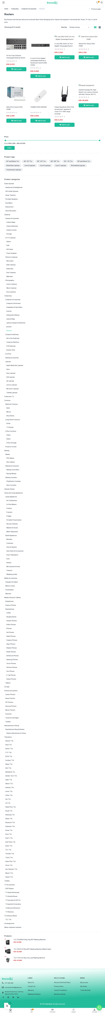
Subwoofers (9, 207)
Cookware (9, 543)
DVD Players (9, 888)
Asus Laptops (10, 373)
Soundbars (8, 203)
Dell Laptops (10, 377)
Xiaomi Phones (11, 679)
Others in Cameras (11, 257)
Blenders (9, 539)
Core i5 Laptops (45, 165)
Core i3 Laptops (30, 165)
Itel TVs (8, 799)
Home (10, 1011)
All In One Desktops (12, 338)
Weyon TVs (9, 873)
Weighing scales (11, 574)
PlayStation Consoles (13, 481)
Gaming (6, 450)
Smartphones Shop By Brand (14, 729)
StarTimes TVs (10, 842)
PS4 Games (10, 458)
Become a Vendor (60, 994)
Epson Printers (10, 698)
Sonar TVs (8, 830)
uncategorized (9, 923)
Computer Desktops (12, 334)
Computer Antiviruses (13, 303)
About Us (31, 982)
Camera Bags (10, 222)
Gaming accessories (12, 358)
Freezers (9, 512)
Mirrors (8, 412)
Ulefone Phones (11, 667)
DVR (7, 245)
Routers (9, 330)
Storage (9, 234)
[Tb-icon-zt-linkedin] (18, 997)
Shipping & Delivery (34, 994)
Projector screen (11, 446)
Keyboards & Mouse (12, 315)
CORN (8, 613)
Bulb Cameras (11, 265)
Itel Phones (10, 632)
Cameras (7, 214)
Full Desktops (11, 346)
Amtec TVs (9, 748)
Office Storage (11, 443)
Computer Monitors (12, 342)
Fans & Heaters (11, 547)
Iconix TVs (8, 791)
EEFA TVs (8, 756)
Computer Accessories (28, 9)
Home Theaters (10, 195)
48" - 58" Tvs (55, 161)
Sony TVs (8, 834)
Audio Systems (9, 183)
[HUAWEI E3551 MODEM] (40, 94)
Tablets (7, 683)
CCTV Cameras (10, 238)
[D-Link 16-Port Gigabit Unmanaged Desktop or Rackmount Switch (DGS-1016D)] (40, 45)
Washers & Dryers (12, 528)
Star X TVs (9, 838)
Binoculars (9, 261)
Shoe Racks (10, 416)
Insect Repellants (12, 555)
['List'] (99, 27)
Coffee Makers (11, 504)
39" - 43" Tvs (41, 161)
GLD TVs (8, 768)
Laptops (8, 361)
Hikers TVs (9, 783)
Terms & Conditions (60, 990)
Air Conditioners (11, 500)
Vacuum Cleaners (12, 524)
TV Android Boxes (11, 896)
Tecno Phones (11, 663)
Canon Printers (10, 694)
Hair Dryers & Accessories (14, 551)
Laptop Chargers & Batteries (15, 323)
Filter (9, 148)
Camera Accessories (12, 218)
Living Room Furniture (12, 419)
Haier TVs (8, 780)
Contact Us (31, 986)
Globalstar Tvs (10, 772)
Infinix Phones (11, 624)
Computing (14, 9)
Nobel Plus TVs (10, 807)
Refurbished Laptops (78, 165)
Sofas (8, 423)
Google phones (11, 617)
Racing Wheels (11, 473)
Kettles (8, 562)
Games (7, 454)
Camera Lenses (11, 230)
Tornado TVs (9, 853)
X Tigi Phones (11, 675)
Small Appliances (11, 535)
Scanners (8, 714)
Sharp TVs (8, 818)
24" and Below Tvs (12, 161)
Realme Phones (11, 648)
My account (84, 982)
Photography (9, 280)
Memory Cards (10, 586)
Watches (8, 593)
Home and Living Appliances (13, 493)
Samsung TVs (10, 815)
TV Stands (9, 427)
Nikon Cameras (11, 288)
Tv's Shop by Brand (10, 916)
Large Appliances (11, 497)
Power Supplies (11, 253)
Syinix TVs (8, 846)
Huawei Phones (11, 620)
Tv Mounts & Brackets (12, 908)
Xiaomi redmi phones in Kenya (16, 733)
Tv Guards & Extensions (13, 904)
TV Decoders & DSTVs (12, 900)
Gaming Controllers (12, 470)
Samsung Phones (12, 659)
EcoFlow (8, 354)
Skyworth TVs (10, 822)
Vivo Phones (10, 671)
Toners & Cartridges (12, 718)
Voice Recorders (10, 211)
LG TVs (7, 803)
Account (94, 1011)
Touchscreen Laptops (13, 170)
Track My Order (85, 990)
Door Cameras (11, 272)
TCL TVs (8, 850)
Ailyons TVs (9, 741)
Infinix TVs (9, 795)
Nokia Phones (11, 636)
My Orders (83, 986)
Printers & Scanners (11, 691)
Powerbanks (9, 590)
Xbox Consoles (11, 485)
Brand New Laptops (12, 165)
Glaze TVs (8, 764)
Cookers (9, 508)
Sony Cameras (11, 292)
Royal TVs (8, 811)
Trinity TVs (9, 857)
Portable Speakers (11, 199)
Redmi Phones (11, 652)
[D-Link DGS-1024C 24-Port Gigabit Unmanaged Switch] (65, 38)
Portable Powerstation (14, 520)
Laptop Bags (10, 319)
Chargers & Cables (11, 582)
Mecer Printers (10, 710)
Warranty (31, 990)
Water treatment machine (12, 927)
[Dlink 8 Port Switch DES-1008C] (89, 38)
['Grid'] (95, 27)
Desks (8, 439)
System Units (10, 350)
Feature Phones (10, 605)
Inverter (9, 311)
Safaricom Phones (12, 656)
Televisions (8, 737)
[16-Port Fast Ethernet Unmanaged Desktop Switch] (16, 44)
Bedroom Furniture (11, 404)
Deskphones (9, 601)
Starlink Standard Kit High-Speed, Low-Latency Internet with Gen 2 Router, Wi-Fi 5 (88, 92)
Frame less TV (9, 396)
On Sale (6, 687)
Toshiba (8, 722)
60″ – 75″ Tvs (68, 161)
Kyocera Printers (10, 706)
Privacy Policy (58, 986)
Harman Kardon (9, 489)
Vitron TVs (8, 865)
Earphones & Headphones (13, 187)
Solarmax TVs (10, 826)
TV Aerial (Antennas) (12, 892)
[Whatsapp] (99, 1007)
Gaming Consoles (11, 477)
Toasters (9, 570)
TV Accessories (9, 885)
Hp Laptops (10, 381)
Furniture (7, 400)
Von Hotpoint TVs (11, 869)
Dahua (8, 241)
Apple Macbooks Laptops (14, 365)
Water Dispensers (12, 531)
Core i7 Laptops (60, 165)
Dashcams (9, 268)
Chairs (8, 435)
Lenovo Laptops (11, 385)
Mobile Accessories (10, 578)
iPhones (9, 628)
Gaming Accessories (12, 466)
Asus (8, 369)
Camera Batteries (12, 226)
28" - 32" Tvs (28, 161)
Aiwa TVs (8, 745)
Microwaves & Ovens (13, 566)
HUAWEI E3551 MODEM (38, 107)
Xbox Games (10, 462)
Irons (8, 559)
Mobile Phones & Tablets (12, 597)
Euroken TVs (9, 760)
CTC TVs (8, 752)
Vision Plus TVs (10, 861)
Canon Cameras (11, 284)
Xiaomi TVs (9, 877)
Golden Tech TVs (11, 776)
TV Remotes (9, 912)
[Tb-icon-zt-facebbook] (3, 997)
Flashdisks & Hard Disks (14, 307)
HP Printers (9, 702)
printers (8, 327)
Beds (8, 408)
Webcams (9, 276)
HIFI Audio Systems (11, 191)
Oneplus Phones (11, 640)
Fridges (8, 516)
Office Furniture (10, 431)
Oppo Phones (10, 644)
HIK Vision (9, 249)
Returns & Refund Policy (62, 982)
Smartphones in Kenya (11, 725)
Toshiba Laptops (11, 392)
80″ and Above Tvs (84, 161)
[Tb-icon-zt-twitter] (13, 997)
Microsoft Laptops (12, 389)
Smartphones (9, 609)
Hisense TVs (9, 787)
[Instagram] (8, 997)
